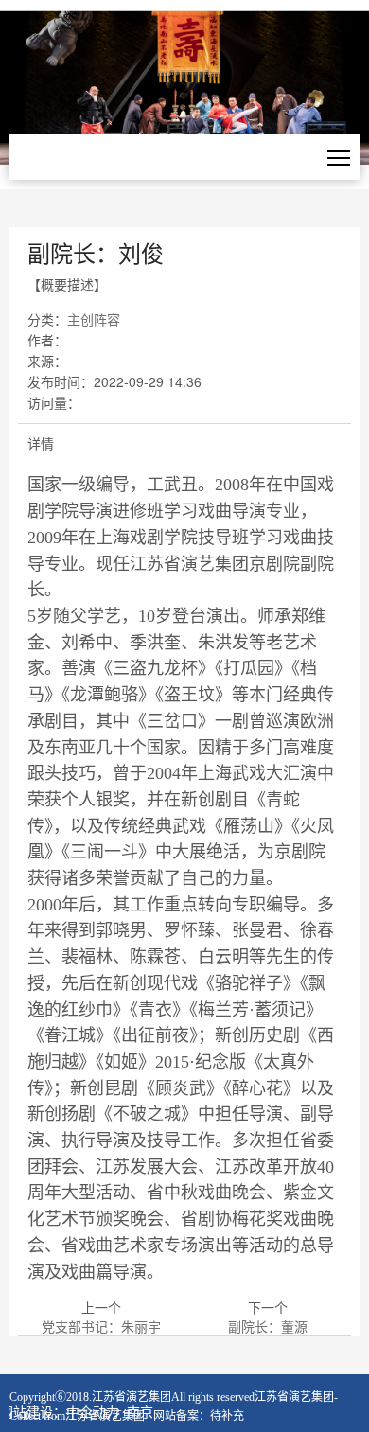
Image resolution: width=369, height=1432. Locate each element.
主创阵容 (93, 318)
